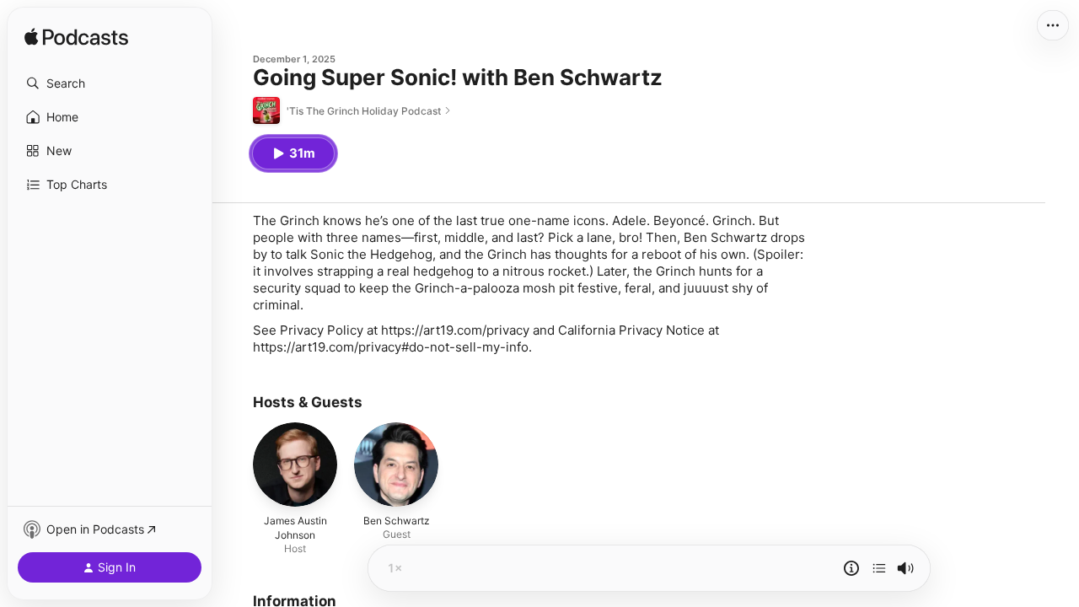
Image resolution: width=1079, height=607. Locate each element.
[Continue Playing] (879, 568)
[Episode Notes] (851, 568)
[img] (76, 38)
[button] (110, 83)
